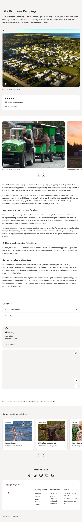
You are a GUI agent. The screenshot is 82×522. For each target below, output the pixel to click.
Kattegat (38, 493)
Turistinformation (70, 498)
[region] (41, 369)
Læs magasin (54, 493)
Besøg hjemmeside (15, 102)
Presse (66, 504)
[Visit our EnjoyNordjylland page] (41, 475)
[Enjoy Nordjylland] (13, 485)
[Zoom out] (76, 386)
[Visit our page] (35, 475)
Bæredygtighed (70, 501)
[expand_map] (76, 353)
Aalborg (38, 502)
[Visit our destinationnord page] (53, 475)
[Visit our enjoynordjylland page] (29, 475)
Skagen (37, 496)
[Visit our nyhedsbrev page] (47, 475)
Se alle (37, 505)
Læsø (37, 499)
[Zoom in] (76, 380)
